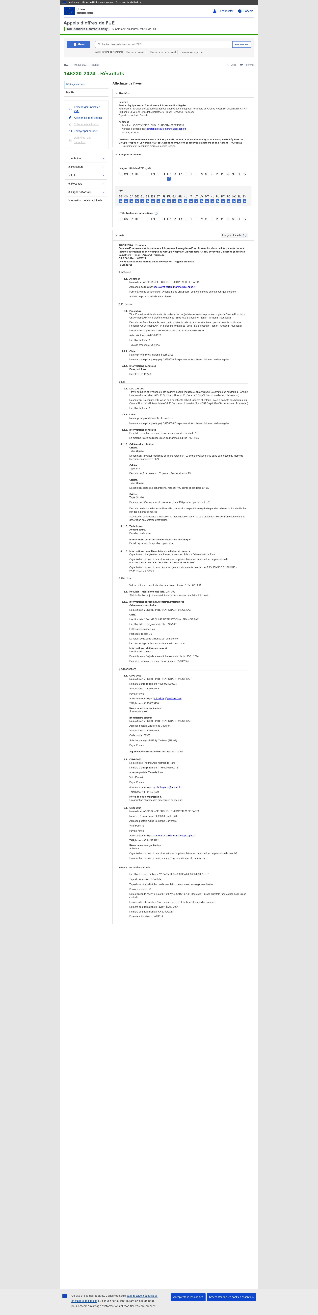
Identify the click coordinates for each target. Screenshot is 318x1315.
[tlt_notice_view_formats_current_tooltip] (244, 235)
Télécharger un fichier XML (87, 109)
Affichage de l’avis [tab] (75, 84)
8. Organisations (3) (79, 192)
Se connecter (225, 11)
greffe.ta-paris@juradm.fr (167, 787)
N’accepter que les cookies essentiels (231, 1297)
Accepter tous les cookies (188, 1297)
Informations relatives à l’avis (85, 200)
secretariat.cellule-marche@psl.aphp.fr (165, 128)
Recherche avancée (135, 52)
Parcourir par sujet (190, 52)
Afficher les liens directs (88, 117)
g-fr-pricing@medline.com (168, 698)
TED (66, 65)
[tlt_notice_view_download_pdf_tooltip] (120, 201)
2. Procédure (75, 166)
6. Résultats (75, 183)
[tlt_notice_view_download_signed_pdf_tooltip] (169, 178)
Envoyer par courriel (86, 131)
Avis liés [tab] (70, 92)
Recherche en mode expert (163, 52)
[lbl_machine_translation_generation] (156, 213)
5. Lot (71, 175)
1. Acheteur (75, 158)
